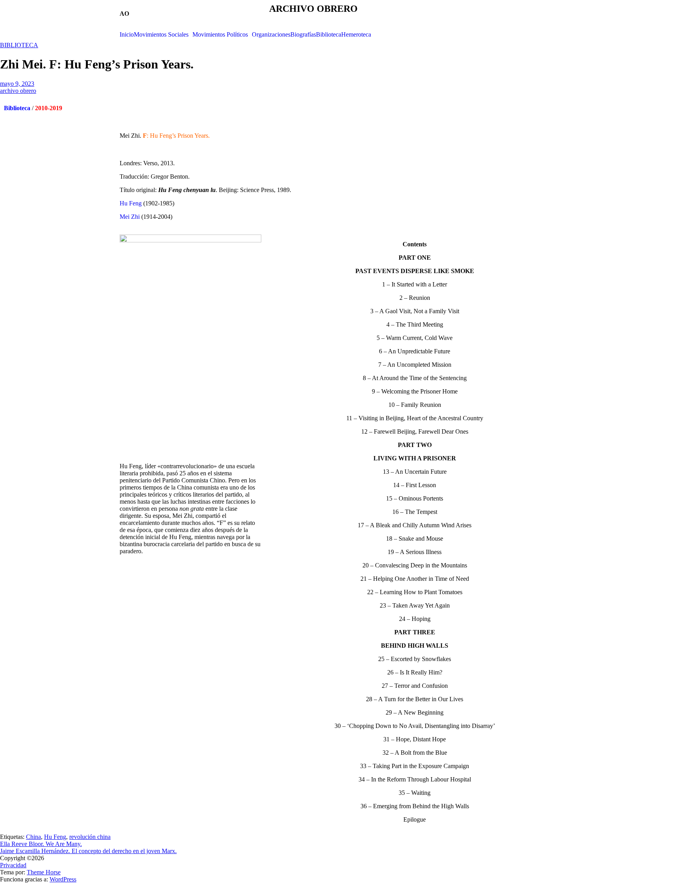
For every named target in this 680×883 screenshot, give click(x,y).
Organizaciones (271, 34)
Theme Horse (44, 872)
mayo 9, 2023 (17, 83)
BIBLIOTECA (19, 45)
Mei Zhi (130, 216)
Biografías (303, 34)
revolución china (90, 836)
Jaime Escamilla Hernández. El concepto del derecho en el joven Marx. (88, 851)
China (33, 836)
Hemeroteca (356, 34)
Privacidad (13, 865)
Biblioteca (328, 34)
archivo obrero (18, 90)
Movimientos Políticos (220, 34)
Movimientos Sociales (161, 34)
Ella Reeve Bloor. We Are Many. (41, 844)
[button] (163, 34)
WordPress (63, 879)
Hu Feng (131, 203)
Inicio (127, 34)
